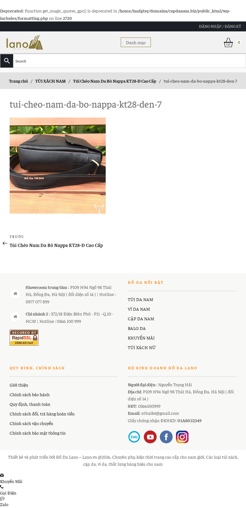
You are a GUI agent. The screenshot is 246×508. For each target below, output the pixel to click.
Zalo (4, 504)
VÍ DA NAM (139, 309)
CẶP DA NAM (141, 318)
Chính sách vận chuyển (31, 423)
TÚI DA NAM (140, 299)
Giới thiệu (19, 385)
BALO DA (137, 328)
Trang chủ (18, 81)
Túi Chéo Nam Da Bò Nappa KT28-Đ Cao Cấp (114, 81)
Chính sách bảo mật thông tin (38, 433)
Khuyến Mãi (11, 481)
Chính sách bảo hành (30, 394)
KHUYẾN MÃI (141, 337)
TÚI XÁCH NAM (50, 81)
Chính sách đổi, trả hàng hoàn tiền (42, 413)
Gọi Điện (8, 493)
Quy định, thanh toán (30, 404)
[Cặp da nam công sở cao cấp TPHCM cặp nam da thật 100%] (25, 41)
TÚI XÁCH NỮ (141, 347)
